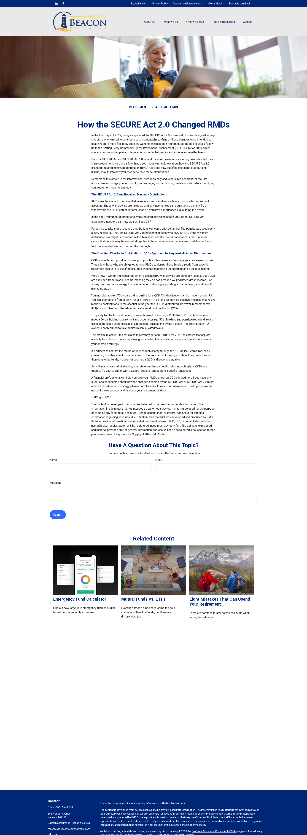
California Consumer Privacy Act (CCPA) (214, 831)
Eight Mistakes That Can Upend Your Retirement (219, 602)
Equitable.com (139, 3)
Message (55, 482)
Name (53, 460)
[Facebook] (63, 3)
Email (158, 460)
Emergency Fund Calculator (79, 599)
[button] (149, 21)
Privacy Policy (160, 3)
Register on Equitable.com (187, 3)
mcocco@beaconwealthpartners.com (69, 829)
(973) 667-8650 (64, 807)
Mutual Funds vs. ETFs (143, 599)
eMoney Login (215, 3)
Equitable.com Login (240, 3)
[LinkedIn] (56, 3)
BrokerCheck (178, 803)
